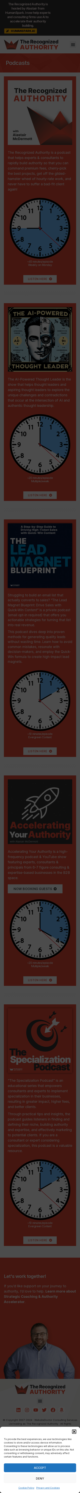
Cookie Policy (26, 1487)
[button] (74, 1432)
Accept (40, 1468)
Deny (40, 1478)
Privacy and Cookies (48, 1487)
